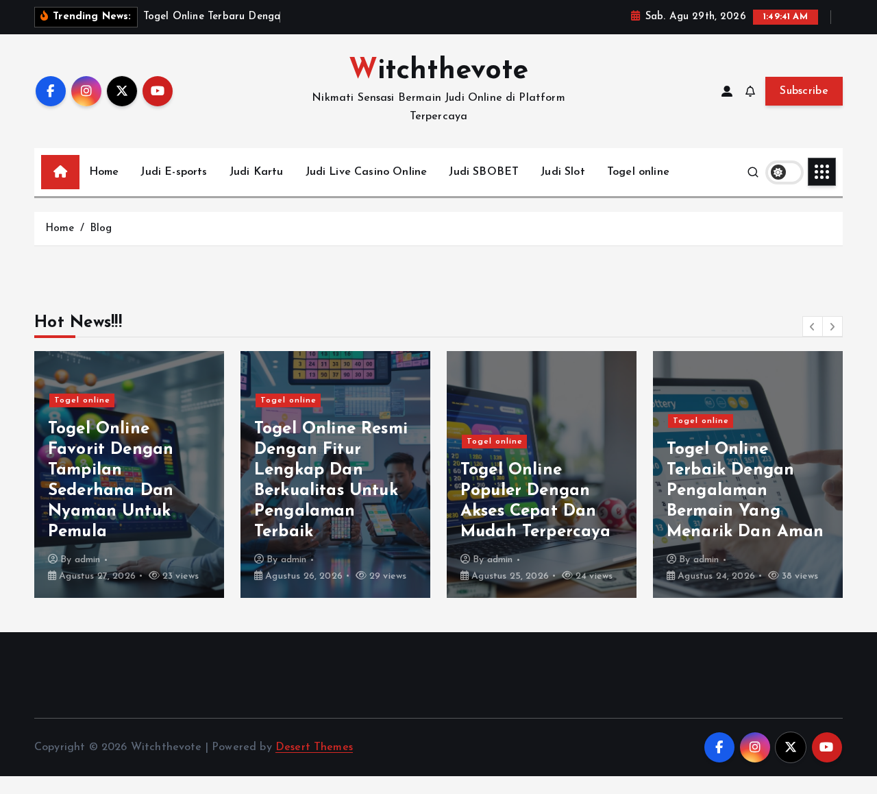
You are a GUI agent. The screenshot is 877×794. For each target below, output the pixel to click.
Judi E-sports (173, 172)
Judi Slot (562, 172)
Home (104, 172)
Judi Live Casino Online (367, 172)
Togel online (638, 172)
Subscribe (804, 91)
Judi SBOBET (484, 172)
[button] (812, 326)
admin (88, 560)
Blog (101, 229)
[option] (129, 474)
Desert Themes (314, 747)
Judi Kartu (257, 172)
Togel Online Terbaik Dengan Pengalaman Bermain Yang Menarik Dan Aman (745, 491)
